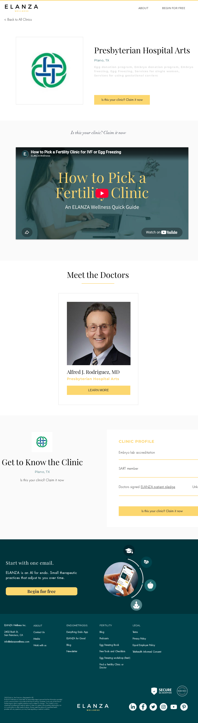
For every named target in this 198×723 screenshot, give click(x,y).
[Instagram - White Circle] (163, 707)
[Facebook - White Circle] (143, 707)
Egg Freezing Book (109, 645)
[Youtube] (174, 707)
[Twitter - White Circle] (153, 707)
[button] (72, 651)
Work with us (39, 645)
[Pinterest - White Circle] (184, 707)
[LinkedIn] (133, 707)
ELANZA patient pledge (158, 487)
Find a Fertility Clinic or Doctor (111, 666)
